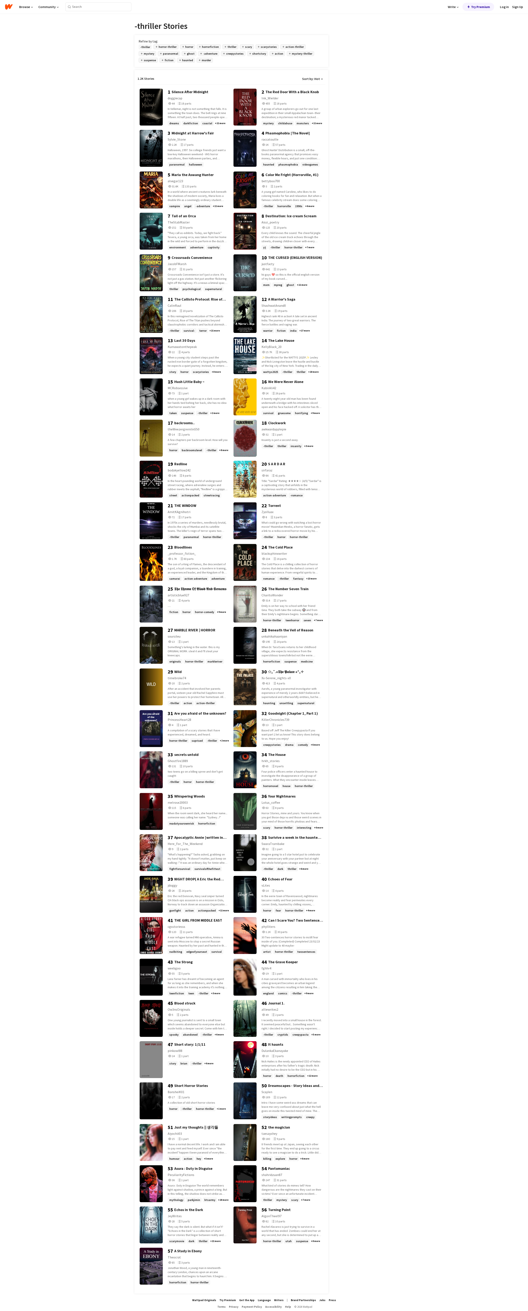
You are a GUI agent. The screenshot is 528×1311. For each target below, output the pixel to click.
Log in (504, 7)
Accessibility (273, 1307)
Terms (221, 1307)
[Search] (69, 7)
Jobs (322, 1300)
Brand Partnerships (303, 1300)
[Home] (9, 7)
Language (264, 1300)
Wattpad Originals (204, 1300)
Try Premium (480, 7)
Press (332, 1300)
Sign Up (517, 7)
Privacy (233, 1307)
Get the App (247, 1300)
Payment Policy (252, 1307)
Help (288, 1307)
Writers (279, 1300)
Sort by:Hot (311, 79)
